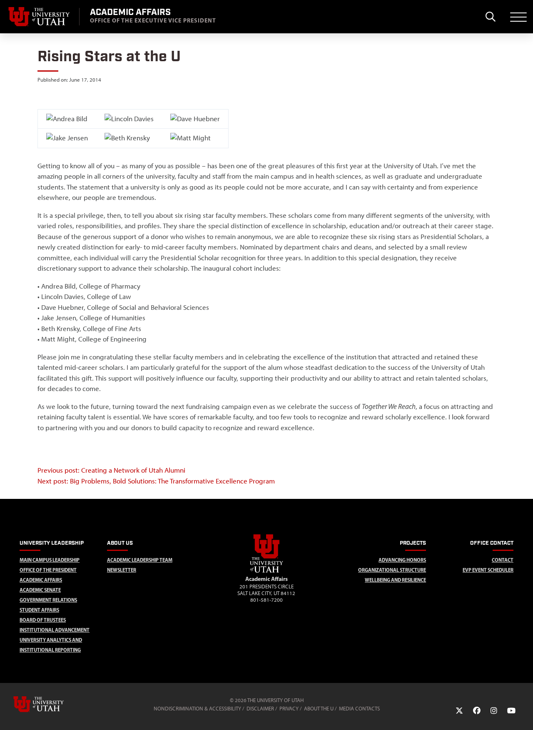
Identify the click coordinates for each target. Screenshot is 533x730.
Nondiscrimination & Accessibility (197, 708)
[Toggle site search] (490, 16)
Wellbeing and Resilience (395, 580)
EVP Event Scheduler (488, 570)
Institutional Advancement (55, 630)
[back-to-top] (523, 713)
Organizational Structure (392, 570)
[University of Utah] (50, 704)
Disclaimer (260, 708)
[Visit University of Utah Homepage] (39, 16)
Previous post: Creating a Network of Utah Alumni (111, 470)
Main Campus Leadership (50, 560)
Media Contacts (359, 708)
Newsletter (121, 570)
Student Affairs (39, 610)
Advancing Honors (402, 560)
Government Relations (48, 600)
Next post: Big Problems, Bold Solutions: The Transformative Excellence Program (156, 481)
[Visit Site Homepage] (266, 571)
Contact (502, 560)
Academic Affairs (41, 580)
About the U (319, 708)
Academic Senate (40, 590)
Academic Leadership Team (139, 560)
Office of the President (48, 570)
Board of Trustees (43, 620)
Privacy (289, 708)
